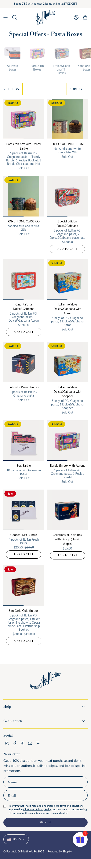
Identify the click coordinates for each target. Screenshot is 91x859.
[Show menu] (5, 17)
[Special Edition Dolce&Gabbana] (67, 196)
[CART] (85, 17)
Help (7, 707)
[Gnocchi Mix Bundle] (23, 510)
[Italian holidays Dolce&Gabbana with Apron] (67, 279)
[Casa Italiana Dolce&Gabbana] (23, 279)
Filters (13, 89)
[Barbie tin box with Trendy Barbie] (23, 119)
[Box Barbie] (23, 440)
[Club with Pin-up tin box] (23, 362)
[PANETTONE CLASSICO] (23, 196)
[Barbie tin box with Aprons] (67, 440)
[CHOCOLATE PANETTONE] (67, 119)
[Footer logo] (45, 683)
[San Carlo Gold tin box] (23, 585)
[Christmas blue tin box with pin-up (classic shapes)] (67, 510)
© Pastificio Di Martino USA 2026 (23, 851)
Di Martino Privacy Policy (37, 809)
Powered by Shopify (60, 851)
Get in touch (12, 721)
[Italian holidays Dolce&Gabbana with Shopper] (67, 362)
